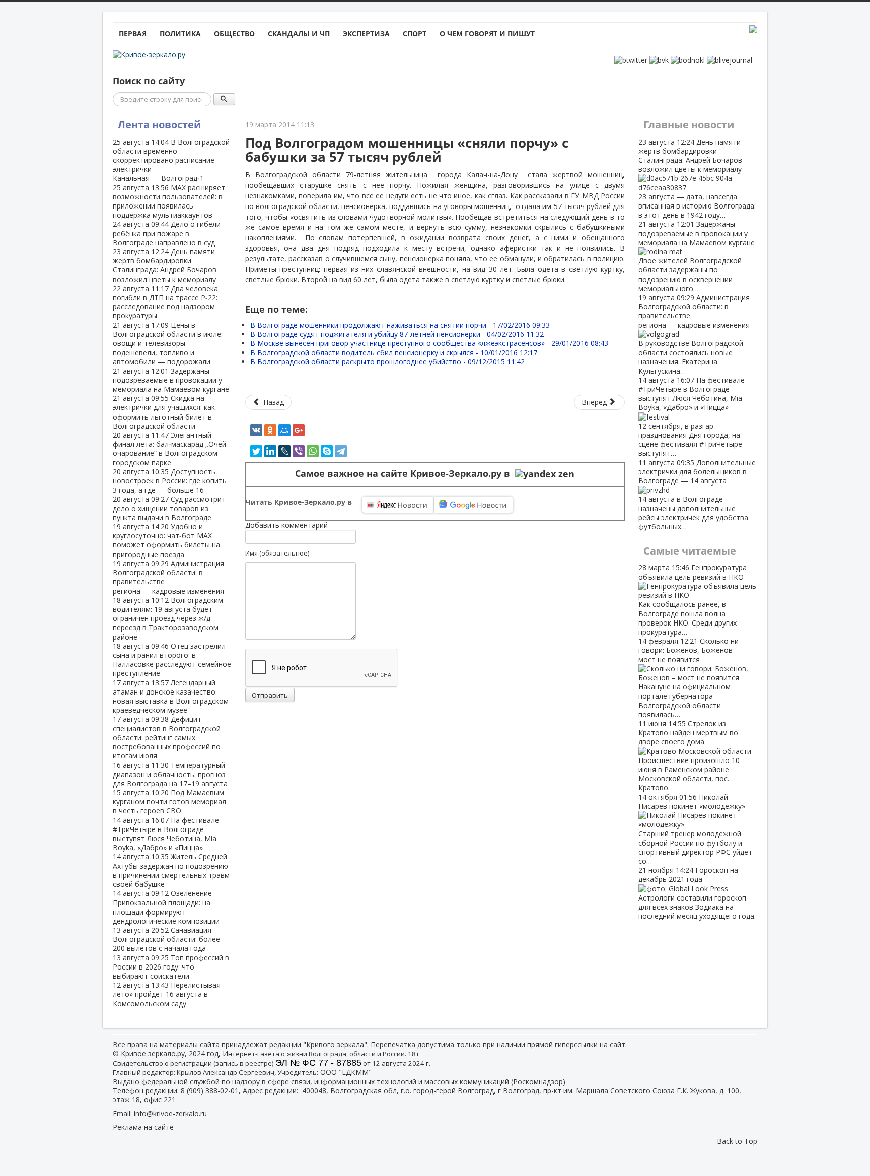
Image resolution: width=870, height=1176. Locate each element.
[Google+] (299, 430)
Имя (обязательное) (277, 553)
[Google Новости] (473, 505)
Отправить (270, 695)
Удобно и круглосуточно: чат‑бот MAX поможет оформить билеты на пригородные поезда (166, 540)
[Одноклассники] (270, 430)
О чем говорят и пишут (487, 33)
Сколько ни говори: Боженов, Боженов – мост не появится (688, 677)
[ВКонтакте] (256, 430)
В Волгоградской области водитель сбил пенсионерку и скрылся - (393, 352)
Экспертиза (366, 33)
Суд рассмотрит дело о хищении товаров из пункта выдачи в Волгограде (169, 508)
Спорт (414, 33)
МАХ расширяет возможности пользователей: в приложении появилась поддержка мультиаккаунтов (169, 201)
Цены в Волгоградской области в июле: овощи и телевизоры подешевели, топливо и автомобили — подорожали (168, 343)
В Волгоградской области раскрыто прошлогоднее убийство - (387, 361)
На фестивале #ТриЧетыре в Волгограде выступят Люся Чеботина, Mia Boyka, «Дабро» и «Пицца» (166, 834)
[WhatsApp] (313, 451)
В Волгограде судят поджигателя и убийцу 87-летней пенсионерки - (397, 334)
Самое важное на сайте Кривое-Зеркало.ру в (405, 473)
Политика (180, 33)
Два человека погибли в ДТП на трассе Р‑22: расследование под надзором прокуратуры (165, 302)
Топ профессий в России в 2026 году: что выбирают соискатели (171, 967)
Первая (133, 33)
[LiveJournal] (284, 451)
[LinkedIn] (270, 451)
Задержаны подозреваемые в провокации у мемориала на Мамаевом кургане (171, 380)
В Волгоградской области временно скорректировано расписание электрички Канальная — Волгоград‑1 (171, 160)
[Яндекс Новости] (397, 505)
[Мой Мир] (284, 430)
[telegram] (341, 451)
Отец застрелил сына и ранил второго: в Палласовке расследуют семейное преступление (172, 659)
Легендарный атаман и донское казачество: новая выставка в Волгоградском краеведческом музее (171, 696)
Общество (234, 33)
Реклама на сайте (143, 1127)
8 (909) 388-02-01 (210, 1090)
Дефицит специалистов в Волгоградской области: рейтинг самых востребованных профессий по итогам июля (167, 737)
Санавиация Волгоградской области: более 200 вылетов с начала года (166, 939)
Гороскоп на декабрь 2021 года (697, 893)
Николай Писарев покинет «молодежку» (695, 829)
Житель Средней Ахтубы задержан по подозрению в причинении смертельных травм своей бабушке (171, 870)
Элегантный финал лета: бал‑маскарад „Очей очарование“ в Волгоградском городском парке (169, 448)
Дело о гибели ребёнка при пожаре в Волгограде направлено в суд (167, 233)
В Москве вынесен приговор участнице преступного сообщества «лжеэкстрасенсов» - (429, 343)
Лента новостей (159, 124)
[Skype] (327, 451)
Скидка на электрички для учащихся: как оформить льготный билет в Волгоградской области (164, 412)
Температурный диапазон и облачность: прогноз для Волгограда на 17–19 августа (170, 774)
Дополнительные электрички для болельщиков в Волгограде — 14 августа (697, 494)
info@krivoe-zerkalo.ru (170, 1113)
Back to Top (737, 1141)
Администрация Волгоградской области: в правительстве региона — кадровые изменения (168, 577)
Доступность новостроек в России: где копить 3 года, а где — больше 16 (170, 481)
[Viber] (299, 451)
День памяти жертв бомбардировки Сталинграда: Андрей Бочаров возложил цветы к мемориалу (164, 265)
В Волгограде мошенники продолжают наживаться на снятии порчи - (400, 325)
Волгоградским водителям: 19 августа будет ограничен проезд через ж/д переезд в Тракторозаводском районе (168, 618)
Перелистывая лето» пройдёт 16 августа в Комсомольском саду (167, 994)
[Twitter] (256, 451)
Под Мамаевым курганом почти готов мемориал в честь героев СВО (169, 801)
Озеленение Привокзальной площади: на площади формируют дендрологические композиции (166, 907)
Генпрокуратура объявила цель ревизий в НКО (692, 599)
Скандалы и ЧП (299, 33)
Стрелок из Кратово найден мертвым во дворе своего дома (689, 755)
